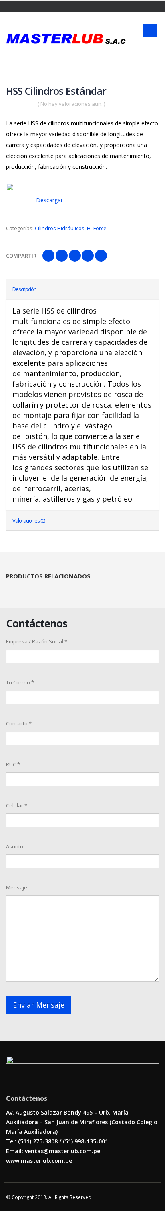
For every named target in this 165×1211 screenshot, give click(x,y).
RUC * (13, 764)
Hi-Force (97, 228)
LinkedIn (75, 256)
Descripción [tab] (24, 289)
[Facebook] (9, 6)
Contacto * (19, 723)
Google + (88, 256)
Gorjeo (62, 256)
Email (101, 256)
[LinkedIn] (29, 6)
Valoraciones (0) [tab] (28, 520)
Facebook (48, 256)
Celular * (16, 805)
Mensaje (16, 887)
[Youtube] (19, 6)
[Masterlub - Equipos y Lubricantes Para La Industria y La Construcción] (66, 38)
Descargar (49, 199)
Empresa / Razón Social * (36, 641)
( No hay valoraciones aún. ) (71, 103)
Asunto (14, 846)
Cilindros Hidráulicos (60, 228)
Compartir (21, 255)
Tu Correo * (20, 682)
